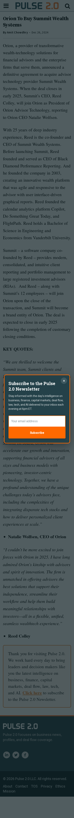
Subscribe (37, 433)
